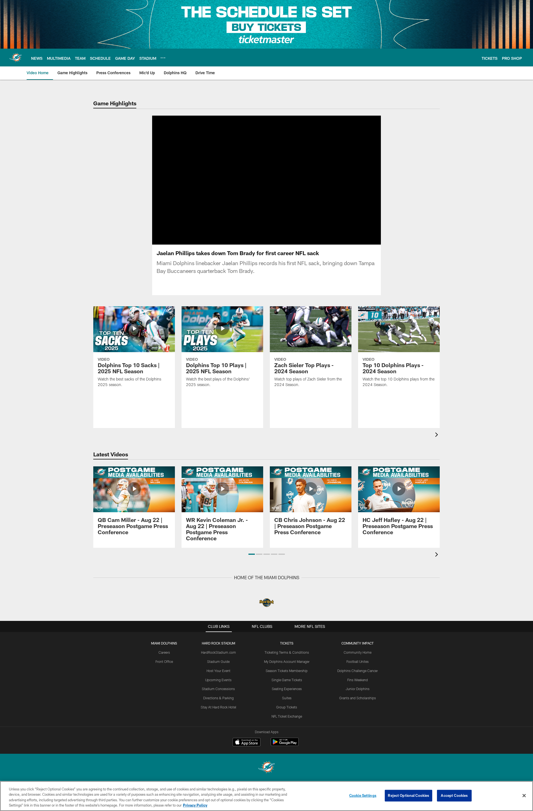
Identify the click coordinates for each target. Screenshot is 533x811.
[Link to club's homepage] (15, 57)
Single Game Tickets (286, 680)
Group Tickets (286, 707)
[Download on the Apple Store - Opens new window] (246, 742)
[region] (266, 796)
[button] (251, 554)
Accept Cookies (454, 795)
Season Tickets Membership (287, 671)
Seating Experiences (287, 689)
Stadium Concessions (218, 689)
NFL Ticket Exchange (286, 716)
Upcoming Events (218, 680)
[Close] (524, 795)
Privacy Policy (195, 805)
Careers (164, 652)
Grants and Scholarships (357, 698)
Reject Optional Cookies (408, 795)
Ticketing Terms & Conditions (287, 652)
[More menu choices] (163, 58)
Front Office (164, 661)
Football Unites (357, 661)
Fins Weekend (357, 680)
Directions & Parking (218, 698)
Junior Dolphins (357, 689)
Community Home (357, 652)
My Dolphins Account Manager (287, 661)
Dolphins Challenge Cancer (357, 671)
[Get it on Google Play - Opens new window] (285, 745)
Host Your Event (218, 671)
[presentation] (437, 435)
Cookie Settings (362, 795)
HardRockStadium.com (218, 652)
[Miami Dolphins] (266, 767)
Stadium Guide (218, 661)
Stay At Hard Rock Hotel (218, 707)
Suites (286, 698)
